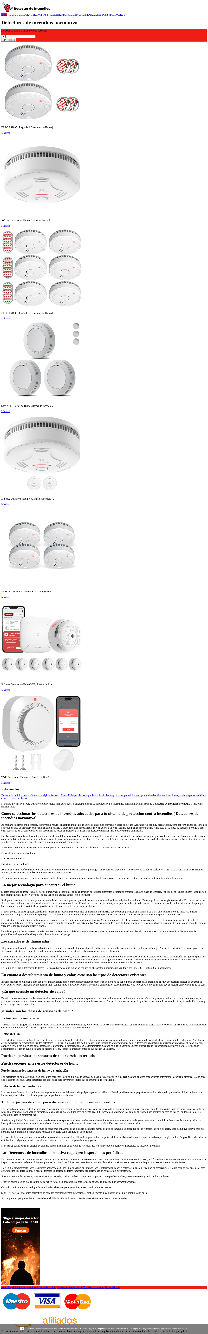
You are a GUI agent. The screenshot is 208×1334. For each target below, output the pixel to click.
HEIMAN (62, 14)
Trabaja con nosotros (93, 1287)
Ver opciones (9, 40)
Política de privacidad (25, 1287)
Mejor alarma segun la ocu (84, 795)
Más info (5, 132)
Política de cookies (46, 1287)
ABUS (11, 14)
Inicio (4, 14)
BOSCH (19, 14)
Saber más (30, 1329)
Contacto (78, 1287)
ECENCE (29, 14)
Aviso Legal (7, 1287)
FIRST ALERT (49, 14)
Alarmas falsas (163, 795)
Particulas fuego (107, 795)
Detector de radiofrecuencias (16, 795)
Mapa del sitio (112, 1287)
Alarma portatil (123, 795)
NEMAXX (91, 14)
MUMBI (80, 14)
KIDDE (72, 14)
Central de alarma (18, 798)
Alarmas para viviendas (144, 795)
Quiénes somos (65, 1287)
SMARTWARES (116, 14)
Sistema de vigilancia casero (45, 795)
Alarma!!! (65, 795)
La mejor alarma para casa (185, 795)
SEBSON (102, 14)
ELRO (37, 14)
